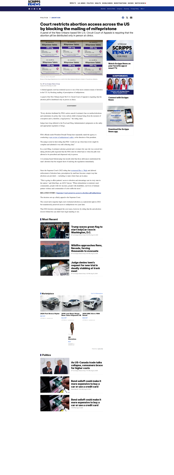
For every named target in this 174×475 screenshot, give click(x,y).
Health (98, 3)
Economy (126, 9)
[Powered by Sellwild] (100, 348)
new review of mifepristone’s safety (62, 137)
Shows (131, 3)
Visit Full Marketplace (97, 293)
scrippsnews (30, 9)
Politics (90, 3)
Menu (72, 3)
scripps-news (35, 9)
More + (143, 9)
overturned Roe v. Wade (79, 170)
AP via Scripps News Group (51, 84)
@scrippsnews (40, 9)
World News (107, 3)
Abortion (103, 9)
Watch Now (140, 3)
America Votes (111, 9)
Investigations (120, 3)
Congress (119, 9)
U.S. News (81, 3)
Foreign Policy (135, 9)
